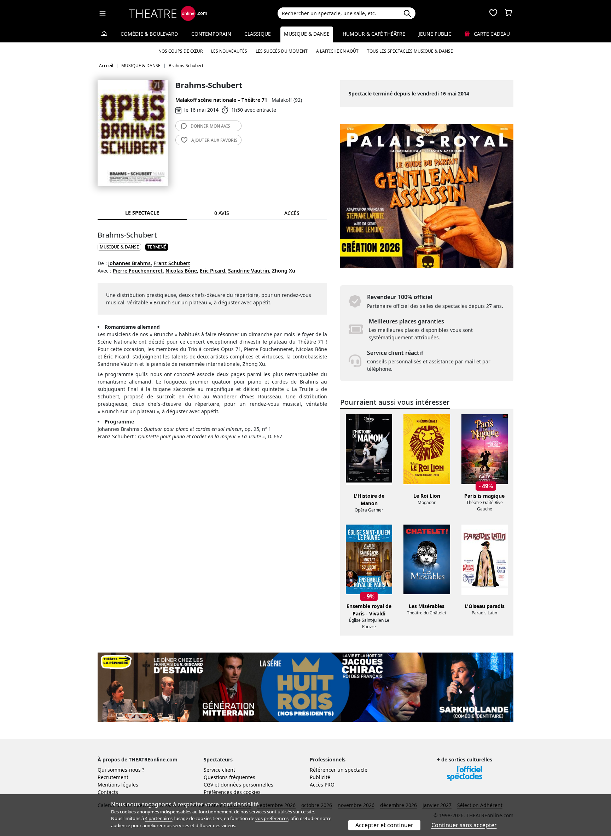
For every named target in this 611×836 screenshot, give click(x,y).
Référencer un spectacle (338, 769)
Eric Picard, (213, 270)
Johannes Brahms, (130, 263)
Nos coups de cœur (180, 51)
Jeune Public (435, 33)
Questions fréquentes (229, 777)
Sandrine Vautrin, (249, 270)
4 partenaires (159, 818)
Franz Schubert (171, 263)
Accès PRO (322, 784)
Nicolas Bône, (181, 270)
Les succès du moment (282, 51)
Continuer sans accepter (464, 825)
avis (210, 126)
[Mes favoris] (493, 13)
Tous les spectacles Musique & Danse (410, 51)
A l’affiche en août (337, 51)
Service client (219, 769)
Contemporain (211, 33)
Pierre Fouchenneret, (138, 270)
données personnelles (247, 784)
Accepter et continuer (384, 825)
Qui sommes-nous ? (121, 769)
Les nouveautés (229, 51)
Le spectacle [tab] (142, 212)
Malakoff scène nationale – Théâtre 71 (221, 100)
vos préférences (272, 818)
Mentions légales (118, 784)
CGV (208, 784)
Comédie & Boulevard (149, 33)
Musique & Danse (307, 33)
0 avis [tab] (221, 213)
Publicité (320, 777)
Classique (257, 33)
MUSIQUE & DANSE (119, 247)
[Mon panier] (508, 13)
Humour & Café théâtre (374, 33)
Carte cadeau (491, 33)
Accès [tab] (291, 213)
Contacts (108, 792)
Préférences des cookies (232, 792)
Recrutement (113, 777)
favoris (214, 140)
